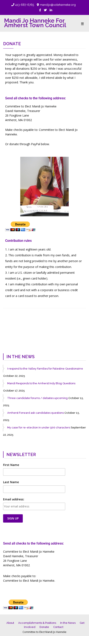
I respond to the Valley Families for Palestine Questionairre (45, 368)
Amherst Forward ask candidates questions (35, 412)
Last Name (11, 482)
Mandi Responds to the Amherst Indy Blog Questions (41, 383)
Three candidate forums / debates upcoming (37, 398)
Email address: (13, 499)
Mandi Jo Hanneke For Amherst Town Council (35, 23)
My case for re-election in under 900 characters (38, 427)
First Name (11, 465)
